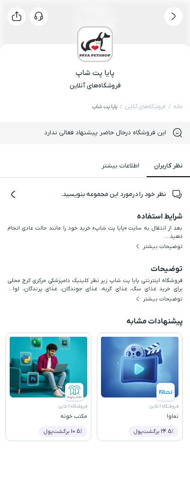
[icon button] (173, 16)
